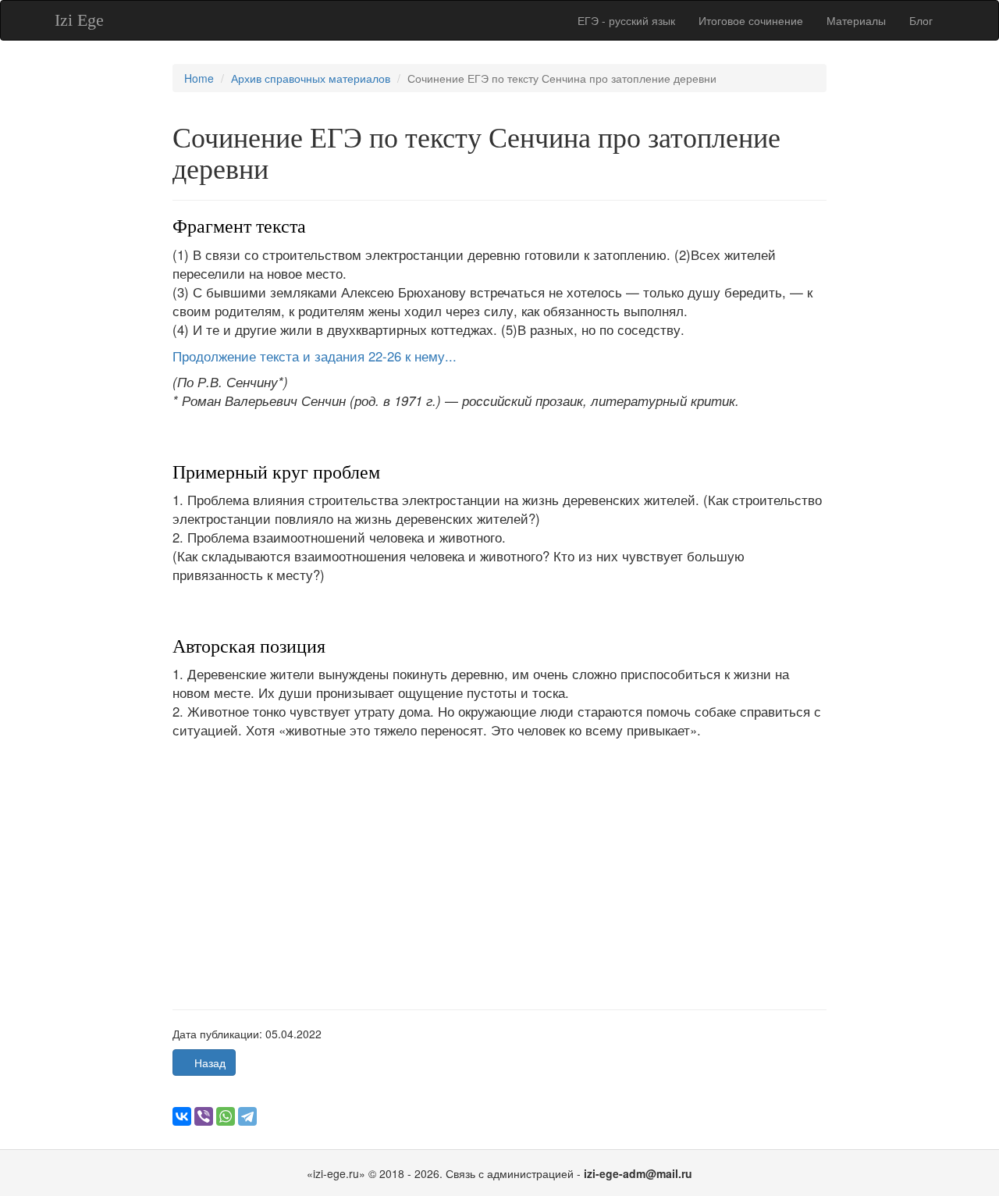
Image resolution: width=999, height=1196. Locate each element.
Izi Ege (79, 20)
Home (199, 78)
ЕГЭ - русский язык (626, 20)
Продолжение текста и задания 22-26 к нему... (314, 356)
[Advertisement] (500, 862)
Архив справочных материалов (310, 78)
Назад (208, 1062)
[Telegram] (247, 1116)
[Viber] (203, 1116)
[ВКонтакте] (181, 1116)
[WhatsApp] (225, 1116)
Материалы (856, 20)
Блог (921, 20)
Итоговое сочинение (751, 20)
